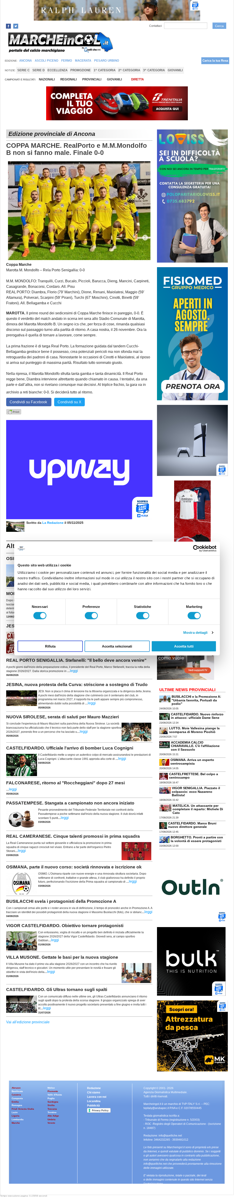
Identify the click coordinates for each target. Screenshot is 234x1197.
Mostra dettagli (195, 632)
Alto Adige (53, 1116)
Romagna (17, 1105)
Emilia (15, 1102)
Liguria (15, 1116)
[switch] (91, 615)
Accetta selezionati (117, 646)
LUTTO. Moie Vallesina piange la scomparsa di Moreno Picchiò (194, 729)
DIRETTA (137, 79)
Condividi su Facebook (29, 402)
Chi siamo (93, 1092)
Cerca (219, 26)
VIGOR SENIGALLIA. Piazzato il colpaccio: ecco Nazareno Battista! (196, 791)
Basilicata (17, 1091)
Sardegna (53, 1102)
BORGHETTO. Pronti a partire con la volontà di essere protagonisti (197, 839)
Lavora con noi (96, 1096)
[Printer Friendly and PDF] (13, 411)
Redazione (94, 1088)
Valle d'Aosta (55, 1094)
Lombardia (18, 1119)
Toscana (52, 1109)
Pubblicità (93, 1105)
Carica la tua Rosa (215, 60)
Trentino (52, 1112)
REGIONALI (68, 79)
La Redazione (53, 522)
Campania (17, 1098)
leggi (74, 671)
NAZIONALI (47, 79)
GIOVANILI (114, 79)
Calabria (16, 1094)
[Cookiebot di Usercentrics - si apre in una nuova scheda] (196, 548)
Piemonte (53, 1091)
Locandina (94, 1101)
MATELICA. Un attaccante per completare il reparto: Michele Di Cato (198, 809)
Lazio (15, 1112)
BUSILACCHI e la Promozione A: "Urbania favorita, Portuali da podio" (196, 700)
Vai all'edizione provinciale (28, 1022)
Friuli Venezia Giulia (23, 1109)
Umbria (52, 1119)
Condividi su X (69, 402)
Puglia (51, 1098)
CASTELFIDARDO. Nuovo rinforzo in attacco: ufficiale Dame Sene (197, 715)
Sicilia (51, 1105)
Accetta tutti (184, 646)
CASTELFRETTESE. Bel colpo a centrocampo (193, 775)
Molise (51, 1088)
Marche (16, 1123)
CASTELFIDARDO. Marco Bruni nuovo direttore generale (192, 825)
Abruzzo (16, 1088)
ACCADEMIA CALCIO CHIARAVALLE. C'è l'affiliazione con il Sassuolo (195, 746)
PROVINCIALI (91, 79)
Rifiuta (50, 646)
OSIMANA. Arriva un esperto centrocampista (192, 761)
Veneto (51, 1123)
